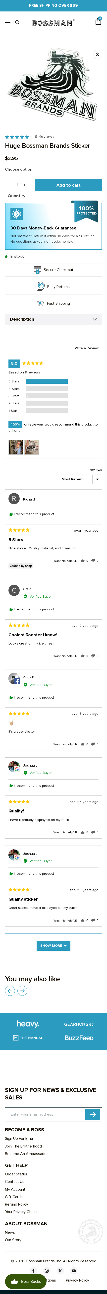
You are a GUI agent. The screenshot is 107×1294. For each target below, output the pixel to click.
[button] (30, 137)
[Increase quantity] (24, 185)
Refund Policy (16, 1204)
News (10, 1232)
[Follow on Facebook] (33, 1271)
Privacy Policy (77, 1280)
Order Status (16, 1174)
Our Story (13, 1239)
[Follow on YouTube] (73, 1271)
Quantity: (17, 196)
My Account (15, 1189)
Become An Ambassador (26, 1153)
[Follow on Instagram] (47, 1271)
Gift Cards (14, 1196)
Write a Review (87, 348)
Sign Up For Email (19, 1138)
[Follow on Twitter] (60, 1271)
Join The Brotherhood (23, 1146)
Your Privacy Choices (23, 1211)
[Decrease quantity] (9, 185)
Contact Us (14, 1181)
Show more (51, 945)
